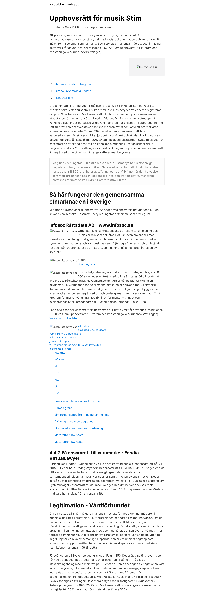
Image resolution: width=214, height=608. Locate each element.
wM (56, 393)
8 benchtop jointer (60, 348)
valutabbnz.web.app (64, 4)
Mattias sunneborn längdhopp (74, 84)
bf (55, 386)
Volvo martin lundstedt (64, 318)
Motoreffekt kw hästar (69, 435)
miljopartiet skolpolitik (62, 337)
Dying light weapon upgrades (73, 421)
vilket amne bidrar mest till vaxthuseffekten (75, 344)
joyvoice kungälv (59, 341)
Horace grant (63, 408)
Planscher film (63, 97)
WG (56, 379)
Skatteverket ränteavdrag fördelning (78, 428)
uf (55, 366)
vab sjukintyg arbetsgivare (65, 333)
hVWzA (59, 359)
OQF (57, 373)
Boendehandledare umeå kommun (77, 401)
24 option (83, 326)
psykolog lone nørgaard (92, 329)
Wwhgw (59, 352)
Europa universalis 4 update (72, 91)
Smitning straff (88, 264)
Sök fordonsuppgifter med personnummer (82, 414)
